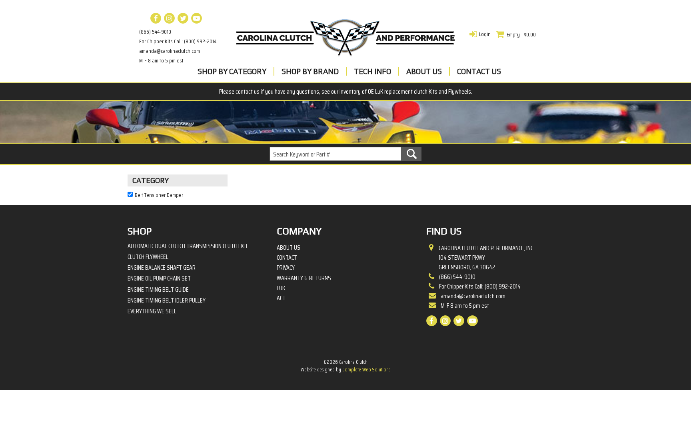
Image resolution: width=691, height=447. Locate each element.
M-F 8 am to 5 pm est (161, 60)
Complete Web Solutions (366, 369)
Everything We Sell (152, 311)
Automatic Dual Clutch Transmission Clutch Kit (188, 246)
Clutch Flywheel (148, 257)
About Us (424, 71)
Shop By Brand (310, 71)
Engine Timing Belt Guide (158, 290)
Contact (287, 258)
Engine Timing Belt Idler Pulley (167, 300)
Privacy (286, 268)
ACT (281, 298)
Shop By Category (232, 71)
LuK (281, 288)
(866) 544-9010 (155, 31)
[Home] (345, 35)
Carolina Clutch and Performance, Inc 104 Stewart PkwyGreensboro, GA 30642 (486, 257)
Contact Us (479, 71)
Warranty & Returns (304, 278)
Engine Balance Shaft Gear (162, 268)
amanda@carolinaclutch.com (169, 50)
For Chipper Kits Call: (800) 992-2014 (177, 41)
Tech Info (372, 71)
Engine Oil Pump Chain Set (159, 278)
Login (485, 34)
